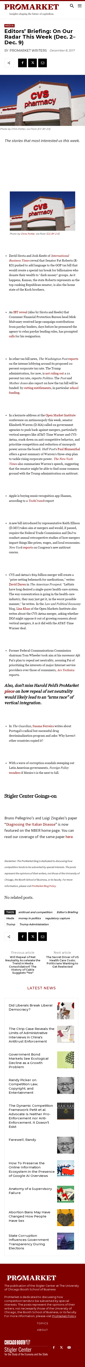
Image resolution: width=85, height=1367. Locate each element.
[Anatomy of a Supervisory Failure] (65, 1194)
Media (9, 25)
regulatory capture (57, 918)
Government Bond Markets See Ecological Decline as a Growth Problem (29, 1060)
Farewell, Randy (22, 1140)
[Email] (42, 63)
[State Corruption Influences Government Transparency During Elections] (65, 1241)
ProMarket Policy (64, 1316)
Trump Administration (34, 924)
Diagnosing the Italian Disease (30, 824)
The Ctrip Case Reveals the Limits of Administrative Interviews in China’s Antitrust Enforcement (31, 1035)
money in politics (29, 918)
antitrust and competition (35, 912)
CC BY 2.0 (53, 233)
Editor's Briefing (67, 912)
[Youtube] (69, 1348)
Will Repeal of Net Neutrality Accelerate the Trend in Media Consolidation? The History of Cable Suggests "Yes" (22, 965)
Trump (10, 924)
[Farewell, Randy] (65, 1145)
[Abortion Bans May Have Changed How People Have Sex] (65, 1217)
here (69, 836)
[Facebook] (22, 63)
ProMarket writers (28, 51)
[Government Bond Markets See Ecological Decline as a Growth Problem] (65, 1059)
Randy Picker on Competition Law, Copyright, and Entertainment (23, 1086)
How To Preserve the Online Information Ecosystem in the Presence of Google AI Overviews (32, 1169)
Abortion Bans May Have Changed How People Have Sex (29, 1216)
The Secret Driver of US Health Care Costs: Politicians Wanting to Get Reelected (62, 962)
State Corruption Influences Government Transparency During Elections (29, 1242)
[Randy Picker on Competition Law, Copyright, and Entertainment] (65, 1085)
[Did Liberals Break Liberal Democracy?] (65, 1010)
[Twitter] (32, 63)
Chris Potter (27, 233)
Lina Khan (23, 608)
